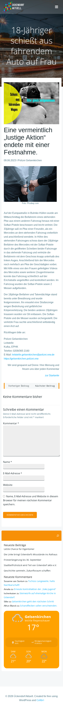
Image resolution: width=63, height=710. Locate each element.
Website (7, 485)
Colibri (40, 700)
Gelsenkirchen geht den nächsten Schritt (33, 601)
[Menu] (56, 7)
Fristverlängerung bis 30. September (22, 559)
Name (7, 462)
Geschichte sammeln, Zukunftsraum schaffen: (27, 570)
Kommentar (11, 423)
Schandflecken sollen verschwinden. (38, 605)
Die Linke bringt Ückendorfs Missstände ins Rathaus (30, 554)
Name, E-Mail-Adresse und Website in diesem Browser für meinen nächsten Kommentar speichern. (30, 500)
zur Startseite (52, 375)
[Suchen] (57, 536)
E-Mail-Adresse (12, 473)
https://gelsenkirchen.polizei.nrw (21, 358)
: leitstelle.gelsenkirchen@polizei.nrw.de (32, 354)
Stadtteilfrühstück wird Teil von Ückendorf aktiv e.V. (30, 565)
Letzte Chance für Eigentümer (19, 549)
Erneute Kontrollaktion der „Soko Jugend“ (35, 589)
